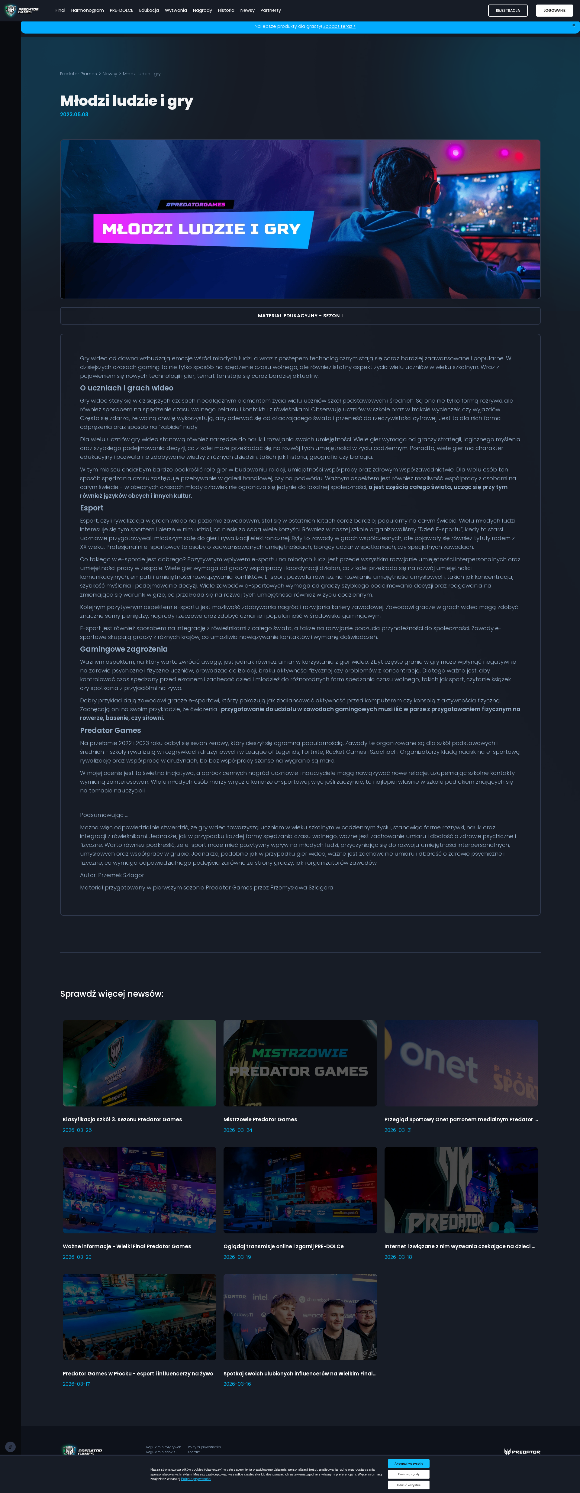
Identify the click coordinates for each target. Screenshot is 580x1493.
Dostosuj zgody (409, 1474)
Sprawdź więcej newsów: (111, 994)
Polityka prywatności (204, 1447)
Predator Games (78, 74)
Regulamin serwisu (162, 1452)
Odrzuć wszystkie (409, 1485)
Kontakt (194, 1452)
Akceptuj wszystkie (409, 1463)
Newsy (110, 74)
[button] (508, 10)
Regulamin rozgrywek (163, 1447)
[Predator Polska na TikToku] (10, 1447)
